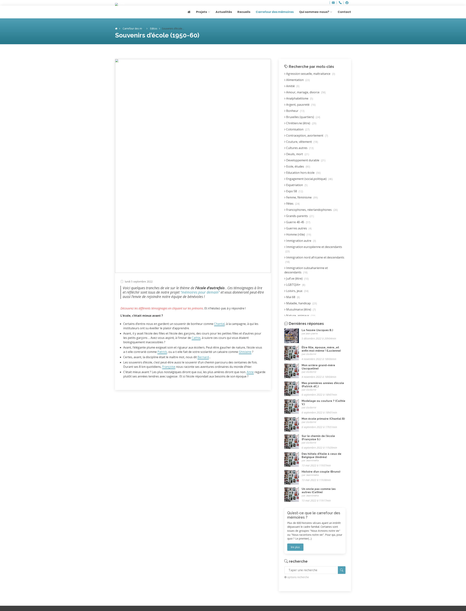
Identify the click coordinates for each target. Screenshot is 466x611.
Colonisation (297, 129)
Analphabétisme (299, 98)
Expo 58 (294, 191)
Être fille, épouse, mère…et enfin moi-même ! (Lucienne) (321, 349)
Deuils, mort (297, 154)
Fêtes (292, 204)
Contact (344, 12)
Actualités (224, 12)
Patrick (162, 352)
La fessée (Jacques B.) (317, 330)
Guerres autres (298, 228)
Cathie (196, 338)
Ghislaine (245, 352)
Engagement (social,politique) (309, 179)
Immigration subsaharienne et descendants (306, 270)
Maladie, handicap (301, 303)
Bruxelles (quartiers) (302, 117)
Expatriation (296, 185)
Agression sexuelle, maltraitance (310, 74)
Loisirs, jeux (297, 291)
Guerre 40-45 (297, 222)
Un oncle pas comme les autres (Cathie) (319, 490)
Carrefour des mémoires (275, 12)
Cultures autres (299, 148)
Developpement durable (305, 160)
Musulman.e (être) (300, 309)
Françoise (168, 367)
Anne (250, 372)
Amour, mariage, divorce (305, 92)
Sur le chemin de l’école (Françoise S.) (318, 437)
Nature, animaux (300, 316)
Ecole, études (297, 166)
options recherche (298, 577)
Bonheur (295, 111)
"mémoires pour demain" (200, 292)
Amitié (292, 86)
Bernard (203, 357)
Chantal (219, 324)
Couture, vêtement (301, 142)
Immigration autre (300, 241)
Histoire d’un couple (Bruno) (321, 471)
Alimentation (297, 80)
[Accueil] (116, 28)
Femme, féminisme (301, 197)
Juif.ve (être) (297, 278)
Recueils (243, 12)
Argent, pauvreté (300, 105)
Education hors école (303, 173)
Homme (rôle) (298, 234)
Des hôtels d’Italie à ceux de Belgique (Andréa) (321, 455)
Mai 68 (292, 297)
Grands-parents (299, 216)
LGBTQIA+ (295, 285)
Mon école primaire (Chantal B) (323, 418)
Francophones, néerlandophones (311, 210)
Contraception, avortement (306, 136)
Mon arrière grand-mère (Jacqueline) (318, 367)
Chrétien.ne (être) (300, 123)
